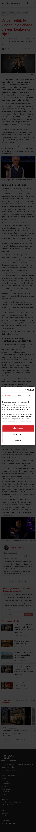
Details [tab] (18, 395)
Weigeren (18, 440)
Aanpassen (17, 434)
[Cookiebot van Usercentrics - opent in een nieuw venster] (25, 390)
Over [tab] (29, 395)
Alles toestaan (18, 428)
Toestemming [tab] (6, 395)
